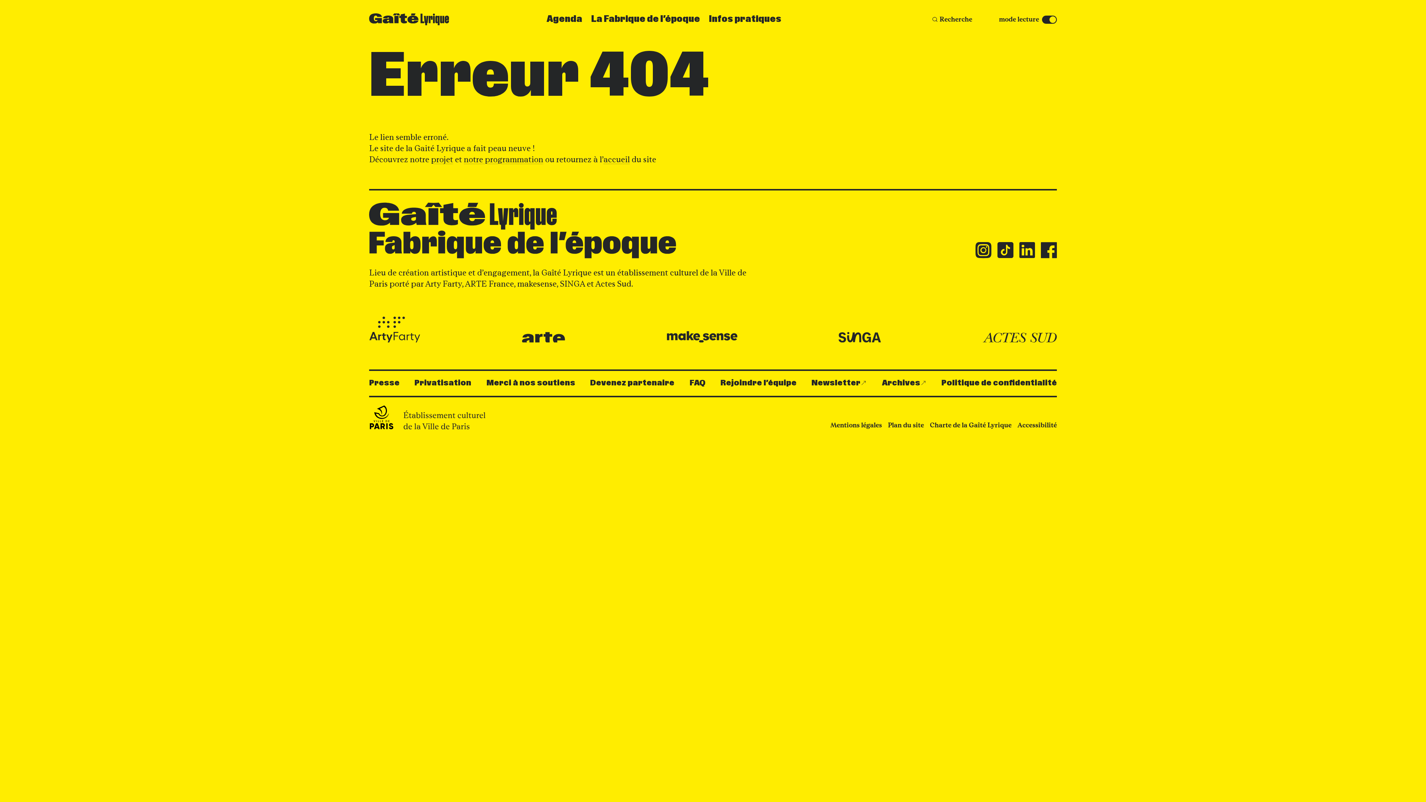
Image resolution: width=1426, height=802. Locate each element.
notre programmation (503, 159)
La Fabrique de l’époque (645, 19)
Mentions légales (856, 425)
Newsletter (835, 383)
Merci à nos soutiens (530, 383)
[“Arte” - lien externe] (543, 337)
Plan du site (906, 425)
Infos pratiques (745, 19)
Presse (384, 383)
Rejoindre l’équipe (758, 383)
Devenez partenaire (632, 383)
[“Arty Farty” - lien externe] (394, 329)
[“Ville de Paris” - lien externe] (428, 417)
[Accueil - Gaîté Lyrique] (409, 19)
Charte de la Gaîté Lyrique (971, 425)
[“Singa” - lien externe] (860, 337)
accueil (616, 159)
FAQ (698, 383)
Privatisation (442, 383)
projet (442, 159)
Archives (901, 383)
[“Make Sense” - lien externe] (702, 337)
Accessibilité (1037, 425)
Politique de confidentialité (999, 383)
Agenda (564, 19)
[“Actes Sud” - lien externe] (1020, 338)
